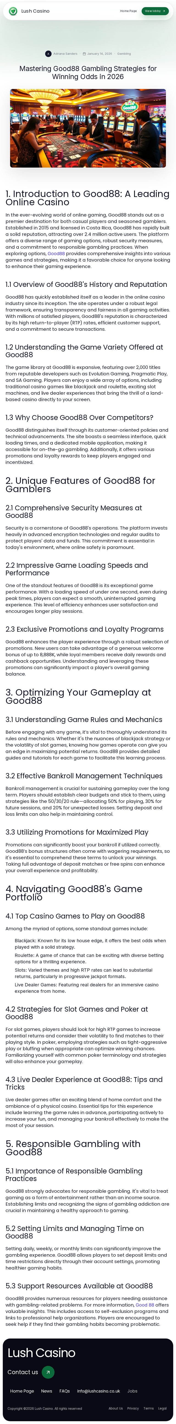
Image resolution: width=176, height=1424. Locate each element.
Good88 (56, 253)
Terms (148, 1408)
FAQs (65, 1391)
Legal (162, 1408)
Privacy (133, 1408)
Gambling (124, 53)
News (46, 1391)
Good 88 (145, 1305)
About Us (116, 1408)
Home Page (22, 1391)
